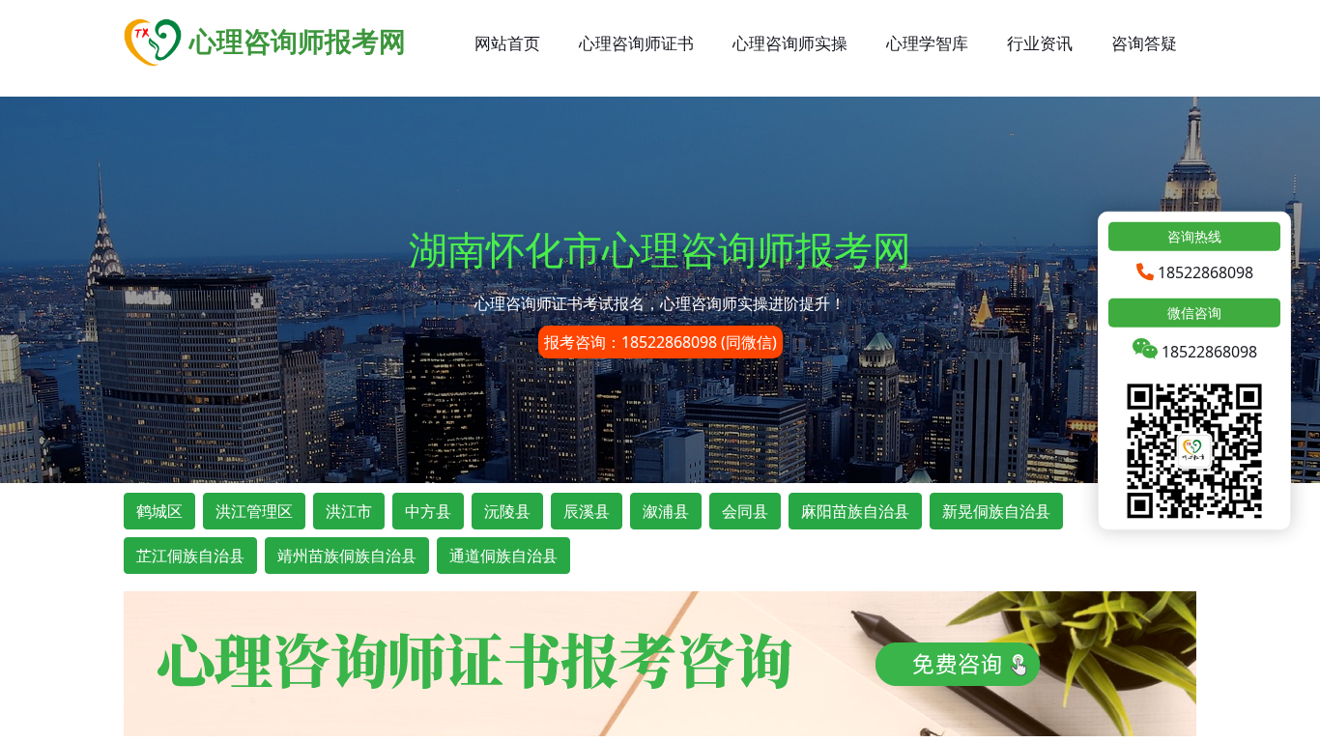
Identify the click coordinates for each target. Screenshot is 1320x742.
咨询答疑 (1144, 43)
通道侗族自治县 (503, 555)
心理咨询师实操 (789, 43)
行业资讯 (1040, 43)
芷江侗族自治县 (190, 555)
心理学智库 (927, 43)
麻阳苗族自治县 (855, 511)
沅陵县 (507, 511)
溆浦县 (666, 511)
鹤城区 (159, 511)
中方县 (428, 511)
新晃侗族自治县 (996, 511)
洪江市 (349, 511)
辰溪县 (586, 511)
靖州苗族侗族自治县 (346, 555)
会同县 (745, 511)
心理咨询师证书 (636, 43)
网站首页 (507, 43)
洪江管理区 (254, 511)
